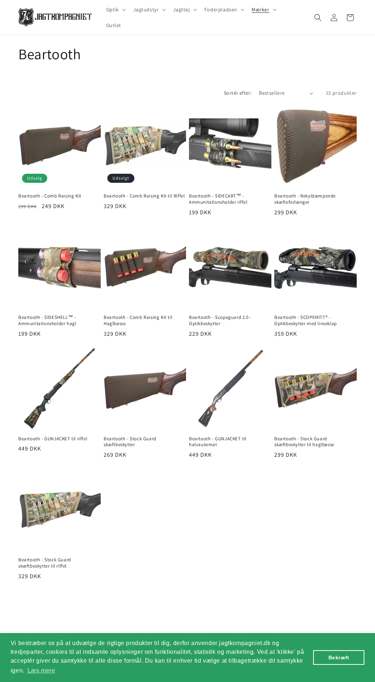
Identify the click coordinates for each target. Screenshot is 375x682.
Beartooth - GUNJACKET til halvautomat (217, 442)
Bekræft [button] (338, 657)
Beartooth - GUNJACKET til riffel (52, 439)
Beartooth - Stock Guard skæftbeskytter (130, 442)
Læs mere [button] (41, 670)
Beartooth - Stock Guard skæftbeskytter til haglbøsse (304, 442)
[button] (115, 9)
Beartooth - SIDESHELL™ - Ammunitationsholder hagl (47, 320)
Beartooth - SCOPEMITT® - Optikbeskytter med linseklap (305, 320)
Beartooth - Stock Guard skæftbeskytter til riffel (44, 563)
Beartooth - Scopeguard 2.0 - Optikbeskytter (220, 320)
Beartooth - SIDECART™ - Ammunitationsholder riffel (218, 199)
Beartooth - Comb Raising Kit (49, 196)
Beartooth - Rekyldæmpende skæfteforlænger (305, 199)
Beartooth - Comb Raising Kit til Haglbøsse (138, 320)
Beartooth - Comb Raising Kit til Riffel (144, 196)
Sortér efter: (238, 93)
